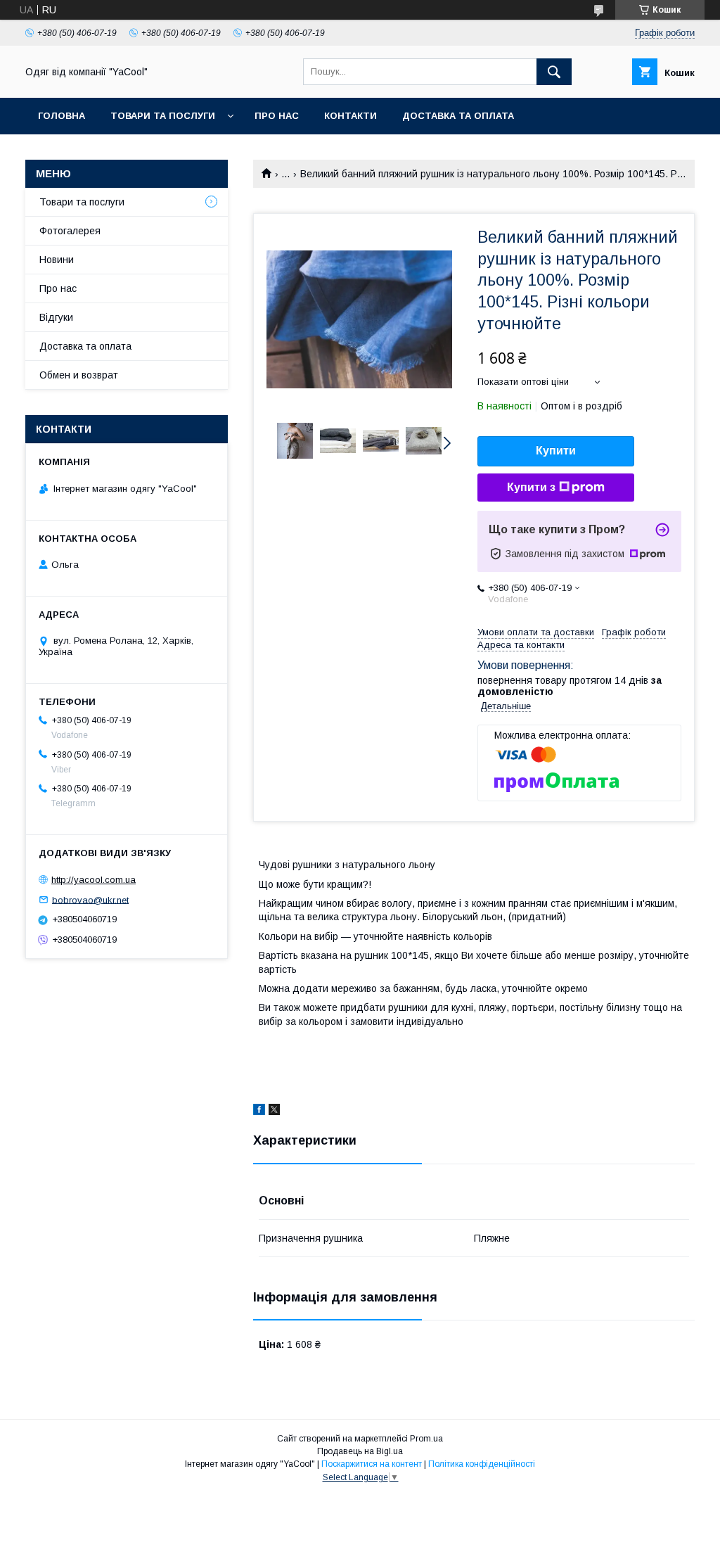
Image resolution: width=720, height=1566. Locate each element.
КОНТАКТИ (350, 115)
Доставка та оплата (458, 115)
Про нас (58, 288)
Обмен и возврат (78, 375)
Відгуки (56, 317)
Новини (56, 259)
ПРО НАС (277, 115)
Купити (556, 451)
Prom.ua (426, 1439)
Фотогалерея (70, 230)
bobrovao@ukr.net (90, 899)
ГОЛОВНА (61, 115)
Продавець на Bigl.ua (360, 1451)
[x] (274, 1111)
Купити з (531, 487)
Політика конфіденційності (481, 1464)
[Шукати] (554, 71)
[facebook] (259, 1111)
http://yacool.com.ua (93, 879)
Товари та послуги (81, 202)
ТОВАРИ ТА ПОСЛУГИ (162, 115)
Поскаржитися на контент (371, 1464)
